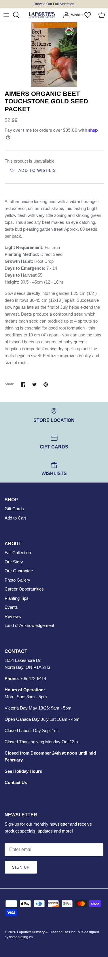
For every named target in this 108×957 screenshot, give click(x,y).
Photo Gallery (17, 580)
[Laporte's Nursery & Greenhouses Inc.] (41, 15)
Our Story (14, 561)
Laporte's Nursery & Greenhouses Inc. (46, 932)
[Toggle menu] (6, 15)
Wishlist (77, 15)
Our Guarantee (19, 570)
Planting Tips (17, 598)
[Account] (64, 15)
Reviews (13, 616)
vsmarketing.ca (21, 937)
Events (11, 607)
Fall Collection (18, 552)
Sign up (21, 867)
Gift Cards (14, 508)
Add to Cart (15, 517)
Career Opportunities (24, 589)
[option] (54, 54)
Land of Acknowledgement (29, 625)
